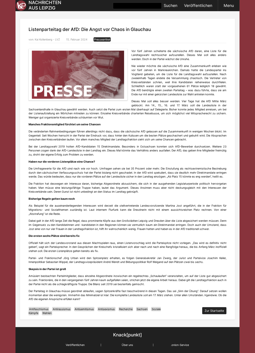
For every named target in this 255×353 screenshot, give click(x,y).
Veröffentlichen (198, 5)
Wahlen (47, 313)
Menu (229, 5)
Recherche (126, 309)
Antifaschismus (39, 309)
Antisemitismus (84, 309)
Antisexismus (106, 309)
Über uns (127, 344)
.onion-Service (180, 344)
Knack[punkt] (127, 335)
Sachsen (142, 309)
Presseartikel (102, 39)
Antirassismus (62, 309)
